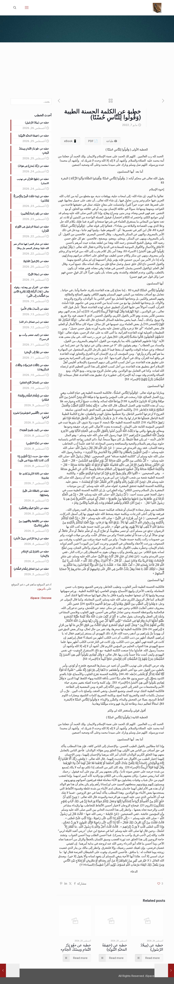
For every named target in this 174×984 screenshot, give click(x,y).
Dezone (46, 598)
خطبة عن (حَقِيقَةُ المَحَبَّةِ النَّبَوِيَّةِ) (114, 947)
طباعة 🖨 (111, 141)
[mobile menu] (27, 8)
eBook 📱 (70, 141)
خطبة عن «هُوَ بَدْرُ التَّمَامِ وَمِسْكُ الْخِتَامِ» (76, 947)
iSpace (34, 598)
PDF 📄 (93, 141)
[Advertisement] (87, 68)
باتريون (41, 588)
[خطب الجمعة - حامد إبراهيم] (157, 7)
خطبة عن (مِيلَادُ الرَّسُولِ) (152, 947)
